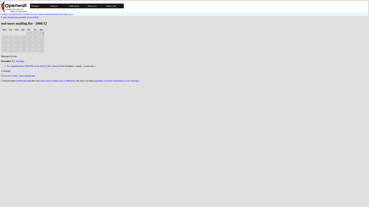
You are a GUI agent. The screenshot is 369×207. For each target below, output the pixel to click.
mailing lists (21, 80)
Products (35, 6)
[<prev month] (7, 17)
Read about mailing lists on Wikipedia (58, 80)
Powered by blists (9, 76)
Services (54, 6)
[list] (36, 17)
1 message (18, 61)
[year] (31, 17)
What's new (111, 6)
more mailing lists (27, 76)
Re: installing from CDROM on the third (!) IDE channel (33, 66)
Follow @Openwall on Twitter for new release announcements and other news (37, 14)
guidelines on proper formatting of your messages (116, 80)
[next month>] (21, 17)
